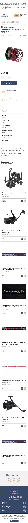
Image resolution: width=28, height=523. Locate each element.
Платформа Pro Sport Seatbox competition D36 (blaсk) (14, 193)
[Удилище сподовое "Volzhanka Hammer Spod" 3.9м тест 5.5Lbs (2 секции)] (14, 329)
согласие (20, 515)
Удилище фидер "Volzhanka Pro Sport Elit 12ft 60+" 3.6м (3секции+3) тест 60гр (14, 306)
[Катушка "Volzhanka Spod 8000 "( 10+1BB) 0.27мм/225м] (14, 404)
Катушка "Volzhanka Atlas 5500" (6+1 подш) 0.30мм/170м (13, 231)
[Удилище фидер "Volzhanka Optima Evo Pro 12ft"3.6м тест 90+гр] (14, 441)
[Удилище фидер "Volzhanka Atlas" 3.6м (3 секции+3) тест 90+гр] (14, 367)
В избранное (23, 35)
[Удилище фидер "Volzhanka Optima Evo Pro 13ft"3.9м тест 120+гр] (14, 254)
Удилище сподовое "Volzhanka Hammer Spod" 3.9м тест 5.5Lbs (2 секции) (14, 343)
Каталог (16, 15)
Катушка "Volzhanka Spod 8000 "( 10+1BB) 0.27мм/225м (14, 418)
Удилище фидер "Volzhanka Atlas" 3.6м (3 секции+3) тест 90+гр (14, 381)
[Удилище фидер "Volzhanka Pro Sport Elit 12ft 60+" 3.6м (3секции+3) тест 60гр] (14, 291)
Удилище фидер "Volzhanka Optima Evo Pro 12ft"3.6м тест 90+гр (13, 455)
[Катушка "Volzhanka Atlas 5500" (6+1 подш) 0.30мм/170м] (14, 217)
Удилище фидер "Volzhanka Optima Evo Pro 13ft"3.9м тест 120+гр (13, 268)
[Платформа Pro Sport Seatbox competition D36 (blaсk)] (14, 179)
